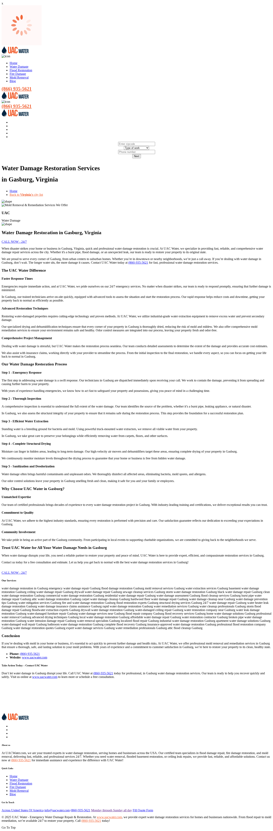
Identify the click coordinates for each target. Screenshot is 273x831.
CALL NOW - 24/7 (14, 241)
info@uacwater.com (57, 810)
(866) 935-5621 (17, 88)
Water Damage (19, 66)
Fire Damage (18, 74)
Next (136, 156)
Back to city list (26, 194)
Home (13, 63)
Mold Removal (19, 77)
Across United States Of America (23, 810)
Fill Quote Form (143, 810)
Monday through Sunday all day (111, 810)
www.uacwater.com (34, 657)
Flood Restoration (21, 70)
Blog (13, 81)
